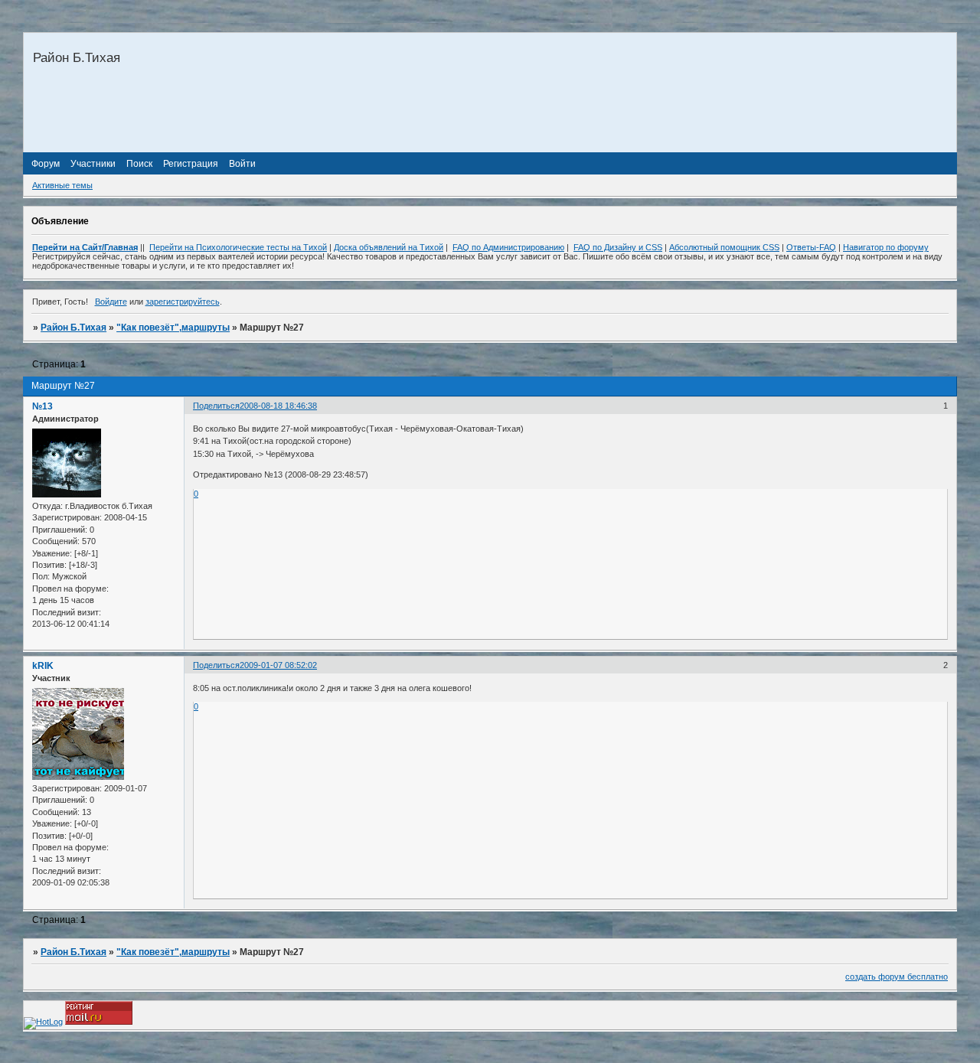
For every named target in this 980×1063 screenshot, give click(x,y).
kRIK (43, 665)
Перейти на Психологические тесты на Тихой (238, 247)
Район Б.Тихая (73, 327)
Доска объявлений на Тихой (388, 247)
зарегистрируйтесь (182, 301)
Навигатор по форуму (886, 247)
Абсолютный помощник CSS (724, 247)
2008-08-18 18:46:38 (278, 405)
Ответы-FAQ (811, 247)
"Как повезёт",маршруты (173, 327)
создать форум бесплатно (896, 976)
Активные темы (62, 185)
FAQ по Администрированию (508, 247)
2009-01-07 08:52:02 (278, 665)
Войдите (111, 301)
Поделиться (216, 405)
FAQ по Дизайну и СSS (617, 247)
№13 (42, 406)
